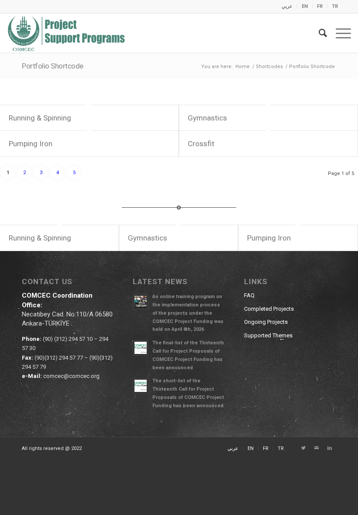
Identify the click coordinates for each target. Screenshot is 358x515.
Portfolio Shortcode (52, 66)
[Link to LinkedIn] (329, 448)
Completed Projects (269, 309)
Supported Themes (268, 335)
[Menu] (339, 33)
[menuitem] (287, 6)
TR (335, 6)
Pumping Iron (30, 143)
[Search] (318, 33)
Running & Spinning (40, 117)
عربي (287, 6)
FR (320, 6)
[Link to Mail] (316, 448)
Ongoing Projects (266, 322)
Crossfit (201, 143)
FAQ (249, 295)
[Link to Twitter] (303, 448)
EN (305, 6)
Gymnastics (207, 117)
